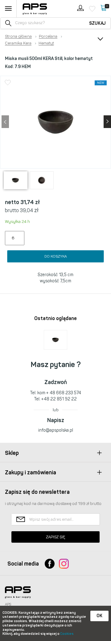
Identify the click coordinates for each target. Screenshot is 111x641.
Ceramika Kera (18, 43)
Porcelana (48, 36)
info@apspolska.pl (55, 430)
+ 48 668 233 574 (63, 392)
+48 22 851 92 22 (59, 399)
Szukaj (97, 23)
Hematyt (46, 43)
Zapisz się (55, 537)
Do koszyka (55, 256)
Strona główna (18, 36)
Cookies (67, 634)
